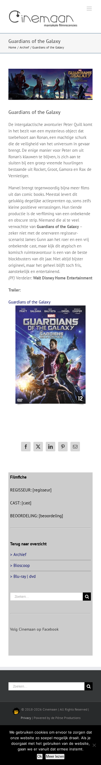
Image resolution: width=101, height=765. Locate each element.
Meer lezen (55, 756)
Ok (39, 756)
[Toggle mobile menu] (90, 30)
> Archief (18, 560)
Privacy (26, 724)
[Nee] (94, 745)
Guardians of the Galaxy (29, 308)
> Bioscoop (20, 571)
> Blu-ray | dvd (23, 582)
